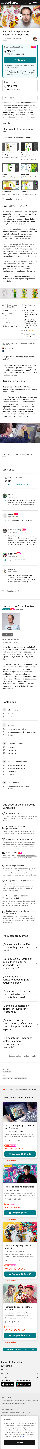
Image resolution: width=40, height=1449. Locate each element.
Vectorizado (25, 174)
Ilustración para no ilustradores (19, 1187)
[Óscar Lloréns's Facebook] (6, 639)
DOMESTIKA (11, 2)
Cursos (10, 1090)
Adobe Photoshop (10, 351)
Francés (27, 323)
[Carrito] (29, 2)
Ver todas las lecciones (11, 199)
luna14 (10, 514)
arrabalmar (12, 495)
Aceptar (20, 1442)
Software (6, 1373)
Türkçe (27, 327)
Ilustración (7, 1071)
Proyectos (10, 1400)
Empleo (16, 1400)
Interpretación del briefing (8, 154)
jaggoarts (12, 554)
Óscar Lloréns (16, 38)
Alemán (34, 321)
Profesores (22, 1416)
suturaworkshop (14, 530)
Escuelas (35, 1400)
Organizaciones (13, 1416)
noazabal (12, 569)
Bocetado (5, 174)
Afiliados (4, 1416)
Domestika (4, 1412)
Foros (22, 1400)
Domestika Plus (20, 1403)
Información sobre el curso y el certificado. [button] (19, 1056)
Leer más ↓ (7, 123)
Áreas (4, 1370)
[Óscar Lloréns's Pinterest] (15, 639)
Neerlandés (34, 325)
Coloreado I (6, 191)
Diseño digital (7, 1078)
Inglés (32, 319)
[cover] (20, 16)
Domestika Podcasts (7, 1403)
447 (13, 307)
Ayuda (28, 1412)
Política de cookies (26, 1436)
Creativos (28, 1400)
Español (26, 319)
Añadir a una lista (10, 1160)
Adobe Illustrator (9, 348)
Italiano (33, 323)
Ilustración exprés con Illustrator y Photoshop (15, 33)
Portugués (27, 321)
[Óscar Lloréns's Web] (18, 639)
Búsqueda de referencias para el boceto (27, 155)
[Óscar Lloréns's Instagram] (12, 639)
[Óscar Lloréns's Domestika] (3, 639)
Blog (23, 1412)
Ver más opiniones (9, 591)
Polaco (26, 325)
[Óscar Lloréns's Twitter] (9, 639)
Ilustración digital (20, 1078)
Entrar (35, 3)
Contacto (12, 1412)
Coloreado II (25, 191)
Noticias (18, 1412)
